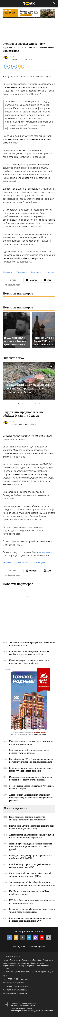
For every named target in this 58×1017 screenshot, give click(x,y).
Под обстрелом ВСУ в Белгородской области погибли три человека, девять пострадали (31, 760)
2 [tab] (22, 404)
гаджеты (7, 272)
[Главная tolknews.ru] (29, 3)
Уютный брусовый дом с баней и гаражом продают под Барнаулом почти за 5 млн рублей (30, 846)
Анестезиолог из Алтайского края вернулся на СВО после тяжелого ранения (31, 836)
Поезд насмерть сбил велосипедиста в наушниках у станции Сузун (29, 661)
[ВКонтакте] (14, 66)
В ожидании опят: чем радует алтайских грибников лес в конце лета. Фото (27, 388)
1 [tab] (18, 404)
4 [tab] (31, 404)
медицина (36, 272)
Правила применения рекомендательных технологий (31, 1011)
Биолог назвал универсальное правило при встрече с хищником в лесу (31, 827)
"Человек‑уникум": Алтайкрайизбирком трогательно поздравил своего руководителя (32, 883)
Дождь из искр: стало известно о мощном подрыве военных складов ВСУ (30, 919)
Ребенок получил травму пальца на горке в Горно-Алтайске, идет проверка (31, 769)
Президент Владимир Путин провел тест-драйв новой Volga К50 (30, 857)
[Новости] (31, 280)
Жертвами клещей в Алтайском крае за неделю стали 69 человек (29, 751)
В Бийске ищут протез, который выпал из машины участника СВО (30, 866)
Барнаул (7, 562)
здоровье (21, 272)
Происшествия (16, 424)
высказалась (47, 552)
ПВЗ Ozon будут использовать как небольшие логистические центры (32, 901)
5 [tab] (35, 404)
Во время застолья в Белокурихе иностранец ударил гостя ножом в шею (32, 910)
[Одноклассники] (21, 66)
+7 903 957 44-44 (13, 979)
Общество (14, 59)
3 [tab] (26, 404)
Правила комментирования (21, 1008)
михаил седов (23, 562)
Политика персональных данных (23, 1003)
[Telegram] (7, 66)
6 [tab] (39, 404)
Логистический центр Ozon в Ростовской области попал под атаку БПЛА (30, 874)
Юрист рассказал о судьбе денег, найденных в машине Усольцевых (32, 742)
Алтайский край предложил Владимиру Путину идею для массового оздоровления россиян (31, 797)
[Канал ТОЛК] (47, 280)
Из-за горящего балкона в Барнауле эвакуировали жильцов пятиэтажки (27, 818)
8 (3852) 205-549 (13, 990)
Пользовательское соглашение (22, 1006)
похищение (40, 562)
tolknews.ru (15, 956)
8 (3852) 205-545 (13, 986)
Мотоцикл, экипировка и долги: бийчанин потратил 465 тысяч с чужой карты (31, 778)
